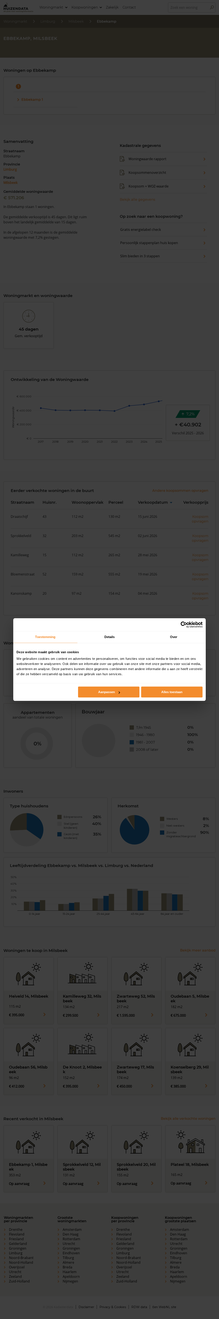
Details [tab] (109, 637)
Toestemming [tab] (45, 637)
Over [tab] (173, 637)
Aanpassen (106, 692)
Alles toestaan (171, 692)
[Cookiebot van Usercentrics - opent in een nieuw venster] (184, 624)
